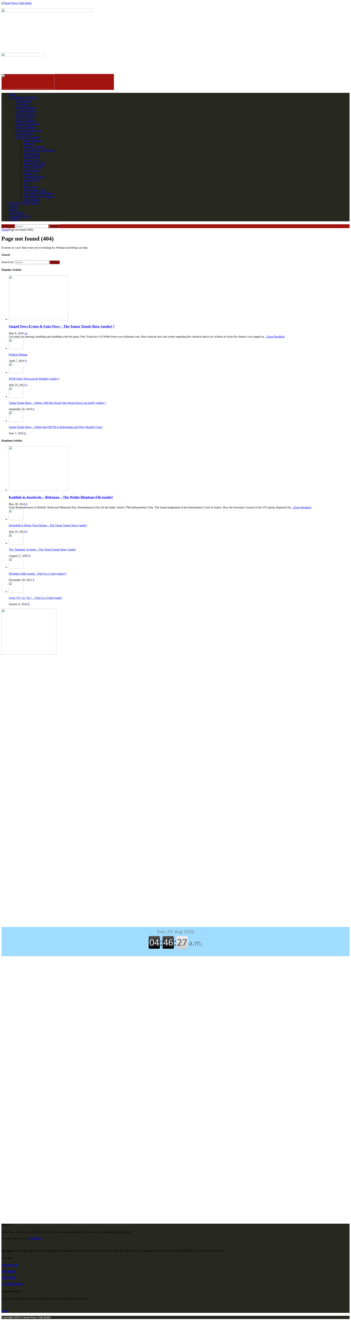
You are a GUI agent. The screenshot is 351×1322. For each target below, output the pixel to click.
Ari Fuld (28, 143)
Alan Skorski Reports (28, 130)
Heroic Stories (31, 199)
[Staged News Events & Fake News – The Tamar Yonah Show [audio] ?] (38, 319)
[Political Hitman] (16, 348)
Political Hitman (18, 354)
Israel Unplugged (33, 166)
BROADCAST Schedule (23, 203)
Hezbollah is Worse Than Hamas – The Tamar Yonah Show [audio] (48, 525)
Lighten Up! (30, 173)
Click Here (35, 1238)
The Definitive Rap (34, 189)
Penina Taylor (31, 180)
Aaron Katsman (32, 140)
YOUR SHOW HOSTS (23, 97)
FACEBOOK (9, 1265)
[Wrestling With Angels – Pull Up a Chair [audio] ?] (16, 567)
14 (25, 333)
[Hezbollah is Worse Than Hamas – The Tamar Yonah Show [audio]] (16, 519)
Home (12, 94)
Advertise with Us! (20, 216)
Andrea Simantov (26, 110)
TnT (26, 183)
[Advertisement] (175, 687)
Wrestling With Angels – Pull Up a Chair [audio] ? (38, 573)
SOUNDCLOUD (12, 1284)
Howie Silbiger (25, 117)
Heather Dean (31, 160)
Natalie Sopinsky (26, 120)
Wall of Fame (16, 213)
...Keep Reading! (275, 336)
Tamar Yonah (23, 101)
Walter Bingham (25, 107)
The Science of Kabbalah (38, 193)
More (4, 1311)
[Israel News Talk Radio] (175, 3)
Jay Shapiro (23, 104)
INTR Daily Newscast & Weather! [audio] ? (34, 378)
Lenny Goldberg (25, 127)
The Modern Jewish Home (38, 196)
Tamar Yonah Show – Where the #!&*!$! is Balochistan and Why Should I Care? (56, 427)
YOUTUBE (8, 1277)
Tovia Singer (30, 186)
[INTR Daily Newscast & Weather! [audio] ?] (16, 372)
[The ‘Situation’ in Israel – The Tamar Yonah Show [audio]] (16, 543)
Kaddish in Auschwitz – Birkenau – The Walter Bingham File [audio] (61, 497)
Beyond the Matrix (34, 147)
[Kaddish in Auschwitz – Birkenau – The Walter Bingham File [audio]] (38, 490)
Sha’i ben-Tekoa (25, 114)
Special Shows (24, 133)
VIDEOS (14, 219)
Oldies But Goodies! (28, 137)
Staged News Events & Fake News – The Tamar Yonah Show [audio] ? (62, 326)
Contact (13, 206)
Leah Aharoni (31, 170)
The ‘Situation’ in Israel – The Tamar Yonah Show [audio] (42, 549)
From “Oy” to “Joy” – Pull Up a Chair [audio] (35, 597)
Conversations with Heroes (39, 150)
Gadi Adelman (31, 157)
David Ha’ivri (31, 153)
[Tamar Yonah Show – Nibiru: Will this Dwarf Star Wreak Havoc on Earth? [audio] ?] (16, 396)
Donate (13, 209)
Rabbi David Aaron (27, 124)
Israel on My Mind (34, 163)
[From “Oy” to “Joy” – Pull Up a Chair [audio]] (16, 591)
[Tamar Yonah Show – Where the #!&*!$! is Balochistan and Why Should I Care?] (16, 420)
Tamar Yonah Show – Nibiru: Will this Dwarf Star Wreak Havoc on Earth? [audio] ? (57, 402)
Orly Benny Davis (34, 176)
